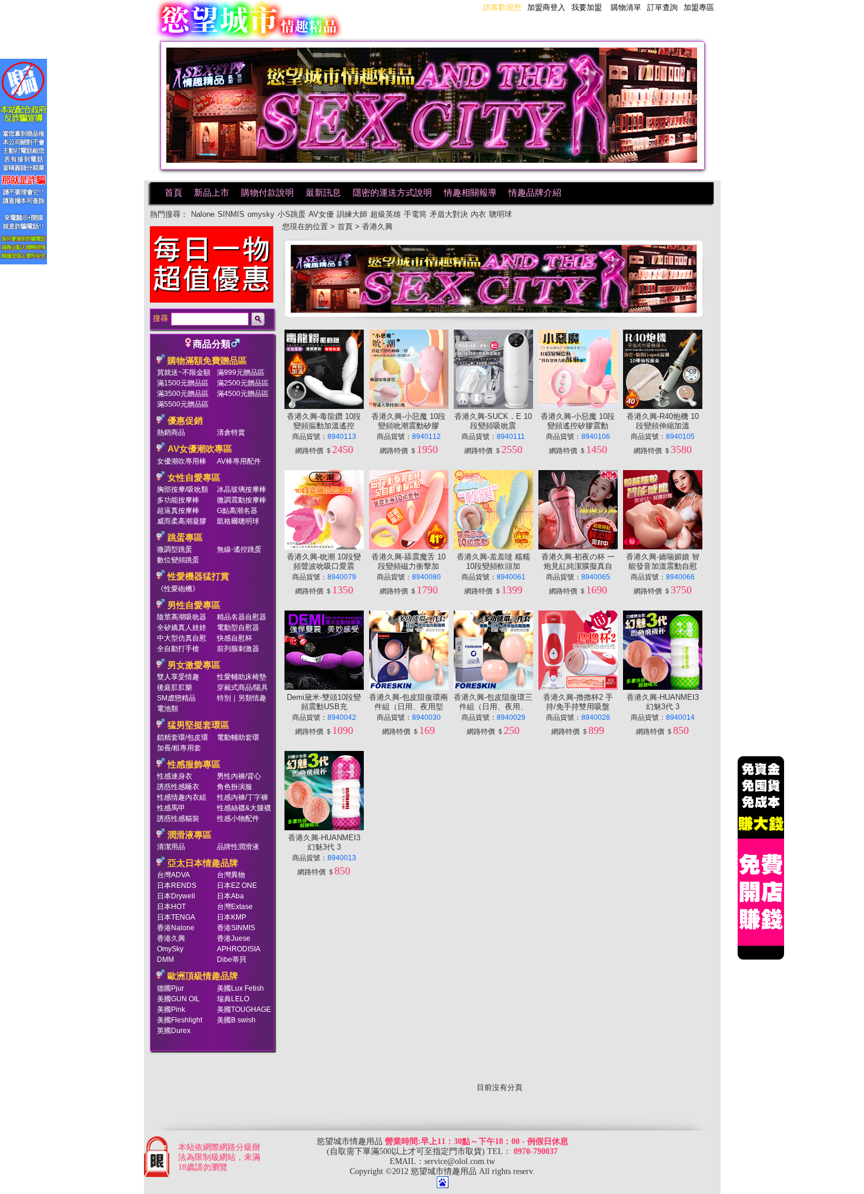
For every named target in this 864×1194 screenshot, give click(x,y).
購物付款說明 (267, 192)
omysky (260, 214)
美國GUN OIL (178, 999)
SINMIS (231, 214)
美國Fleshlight (179, 1020)
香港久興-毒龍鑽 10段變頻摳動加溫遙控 (324, 421)
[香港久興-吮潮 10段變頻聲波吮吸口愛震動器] (324, 546)
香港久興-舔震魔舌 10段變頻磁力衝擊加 (408, 561)
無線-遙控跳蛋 (239, 549)
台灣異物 (231, 875)
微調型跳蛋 (174, 549)
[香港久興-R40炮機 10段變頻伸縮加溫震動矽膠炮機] (662, 406)
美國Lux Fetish (240, 988)
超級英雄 (385, 214)
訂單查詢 (662, 7)
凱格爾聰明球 (238, 521)
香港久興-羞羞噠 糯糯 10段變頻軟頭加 (493, 561)
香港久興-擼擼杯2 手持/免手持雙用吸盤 (578, 702)
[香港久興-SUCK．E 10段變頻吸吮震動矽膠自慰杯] (493, 406)
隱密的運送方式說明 (392, 192)
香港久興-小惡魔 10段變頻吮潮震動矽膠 (408, 421)
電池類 (167, 709)
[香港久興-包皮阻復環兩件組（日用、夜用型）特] (408, 687)
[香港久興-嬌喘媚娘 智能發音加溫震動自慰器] (662, 546)
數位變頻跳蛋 (178, 560)
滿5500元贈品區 (183, 404)
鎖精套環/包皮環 (182, 737)
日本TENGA (176, 917)
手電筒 (415, 214)
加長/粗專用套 (179, 748)
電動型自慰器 (238, 627)
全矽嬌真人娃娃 (181, 627)
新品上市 (211, 192)
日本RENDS (176, 885)
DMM (165, 959)
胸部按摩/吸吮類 (182, 489)
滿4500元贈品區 (243, 394)
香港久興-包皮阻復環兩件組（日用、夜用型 (408, 702)
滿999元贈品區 (240, 372)
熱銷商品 (171, 432)
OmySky (170, 949)
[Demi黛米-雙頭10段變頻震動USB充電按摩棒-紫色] (324, 687)
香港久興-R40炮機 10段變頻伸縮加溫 (663, 421)
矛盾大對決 (449, 214)
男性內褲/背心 (239, 776)
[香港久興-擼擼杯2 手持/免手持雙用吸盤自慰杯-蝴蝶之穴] (578, 687)
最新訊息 (323, 192)
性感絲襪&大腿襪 (244, 808)
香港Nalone (176, 928)
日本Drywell (176, 896)
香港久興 (171, 938)
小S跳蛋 (291, 214)
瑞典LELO (233, 999)
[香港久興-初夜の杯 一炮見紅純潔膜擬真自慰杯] (578, 546)
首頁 (173, 192)
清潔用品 (171, 847)
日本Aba (230, 896)
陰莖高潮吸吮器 (181, 617)
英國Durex (173, 1031)
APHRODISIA (238, 949)
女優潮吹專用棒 (181, 461)
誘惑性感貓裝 (178, 818)
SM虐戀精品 (176, 698)
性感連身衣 (174, 776)
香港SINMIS (236, 928)
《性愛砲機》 (178, 589)
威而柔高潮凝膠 (181, 521)
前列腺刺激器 (238, 649)
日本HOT (171, 907)
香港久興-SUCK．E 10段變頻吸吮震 (493, 421)
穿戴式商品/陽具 (242, 687)
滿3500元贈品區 (183, 394)
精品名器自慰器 (241, 617)
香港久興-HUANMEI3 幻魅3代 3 (663, 702)
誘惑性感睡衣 (178, 787)
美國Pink (171, 1009)
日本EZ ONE (237, 885)
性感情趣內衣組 (181, 797)
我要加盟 (586, 7)
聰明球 (500, 214)
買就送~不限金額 (183, 372)
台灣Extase (235, 907)
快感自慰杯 (234, 638)
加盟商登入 (546, 7)
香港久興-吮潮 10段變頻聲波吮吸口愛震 (324, 561)
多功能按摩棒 (178, 500)
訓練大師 (352, 214)
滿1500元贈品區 (183, 383)
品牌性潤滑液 (238, 847)
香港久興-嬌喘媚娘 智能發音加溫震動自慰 (662, 561)
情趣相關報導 (470, 192)
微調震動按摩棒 (241, 500)
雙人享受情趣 (178, 677)
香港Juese (233, 938)
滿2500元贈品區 (243, 383)
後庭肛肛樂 (174, 687)
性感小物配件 (238, 818)
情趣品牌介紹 (534, 192)
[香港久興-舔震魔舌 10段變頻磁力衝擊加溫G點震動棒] (408, 546)
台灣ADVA (173, 875)
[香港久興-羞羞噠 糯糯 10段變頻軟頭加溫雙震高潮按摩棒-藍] (493, 546)
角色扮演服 (234, 787)
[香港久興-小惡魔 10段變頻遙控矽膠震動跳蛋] (578, 406)
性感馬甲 (171, 808)
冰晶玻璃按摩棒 (241, 489)
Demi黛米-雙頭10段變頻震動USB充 (324, 702)
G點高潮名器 (237, 511)
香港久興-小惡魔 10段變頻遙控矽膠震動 (578, 421)
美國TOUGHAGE (244, 1009)
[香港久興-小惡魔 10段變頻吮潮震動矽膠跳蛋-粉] (408, 406)
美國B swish (236, 1020)
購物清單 (626, 7)
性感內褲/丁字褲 (242, 797)
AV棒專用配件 (239, 461)
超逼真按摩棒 (178, 511)
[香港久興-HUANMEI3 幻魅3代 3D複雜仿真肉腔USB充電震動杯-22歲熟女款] (662, 687)
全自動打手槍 (178, 649)
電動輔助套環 (238, 737)
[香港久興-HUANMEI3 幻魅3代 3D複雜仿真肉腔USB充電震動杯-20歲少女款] (324, 827)
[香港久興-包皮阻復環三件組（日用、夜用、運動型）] (493, 687)
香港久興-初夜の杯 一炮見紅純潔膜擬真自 (578, 561)
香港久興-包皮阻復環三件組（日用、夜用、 (493, 702)
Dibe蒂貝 (231, 959)
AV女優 (321, 214)
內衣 (478, 214)
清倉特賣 (231, 432)
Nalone (203, 214)
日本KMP (231, 917)
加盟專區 (699, 7)
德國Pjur (170, 988)
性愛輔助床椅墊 (241, 677)
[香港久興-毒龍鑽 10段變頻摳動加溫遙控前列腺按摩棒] (324, 406)
